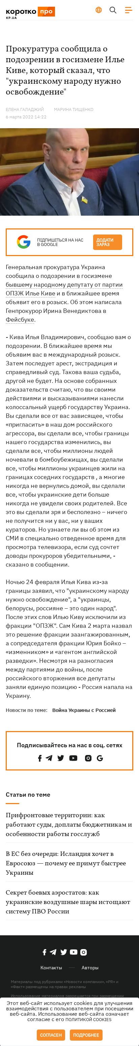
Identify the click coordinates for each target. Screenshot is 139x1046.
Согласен (51, 1035)
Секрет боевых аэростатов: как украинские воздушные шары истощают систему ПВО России (68, 902)
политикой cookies (88, 1019)
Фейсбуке (20, 319)
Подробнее (86, 1035)
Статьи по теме (28, 794)
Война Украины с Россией (84, 710)
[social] (39, 758)
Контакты (51, 968)
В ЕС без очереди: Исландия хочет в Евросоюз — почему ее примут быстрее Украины (66, 864)
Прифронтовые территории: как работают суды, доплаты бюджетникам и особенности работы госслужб (69, 825)
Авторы (90, 968)
